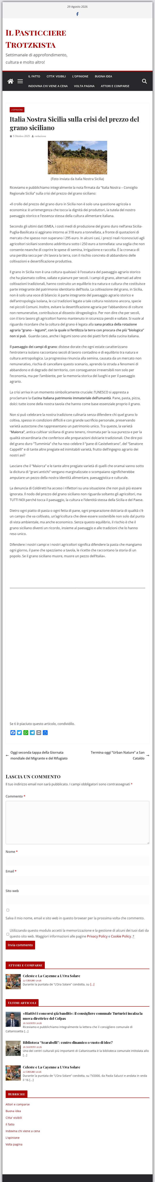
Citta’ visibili (56, 76)
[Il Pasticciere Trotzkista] (10, 81)
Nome (12, 851)
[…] (92, 984)
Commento (15, 796)
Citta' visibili (14, 1118)
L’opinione (80, 76)
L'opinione (17, 109)
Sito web (12, 891)
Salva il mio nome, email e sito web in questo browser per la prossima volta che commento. (75, 918)
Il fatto (34, 76)
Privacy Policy (97, 936)
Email (11, 871)
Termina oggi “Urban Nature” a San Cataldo (118, 755)
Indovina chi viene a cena (48, 86)
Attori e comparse (115, 86)
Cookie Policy (121, 936)
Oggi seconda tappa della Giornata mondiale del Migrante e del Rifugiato (39, 755)
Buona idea (103, 76)
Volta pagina (84, 86)
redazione (40, 136)
